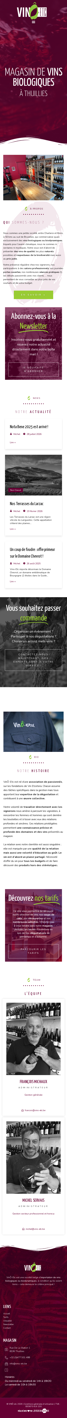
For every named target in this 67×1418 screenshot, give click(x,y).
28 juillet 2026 (33, 434)
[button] (33, 22)
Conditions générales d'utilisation (39, 1404)
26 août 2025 (33, 563)
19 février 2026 (34, 511)
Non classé (15, 490)
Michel (16, 434)
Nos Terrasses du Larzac (26, 504)
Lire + (13, 442)
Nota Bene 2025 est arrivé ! (29, 427)
